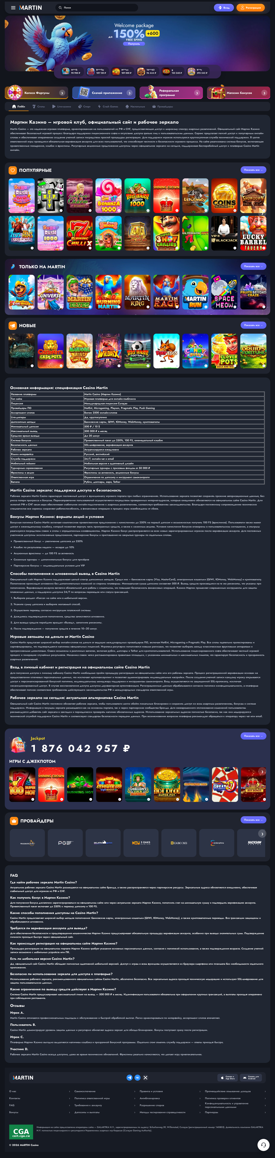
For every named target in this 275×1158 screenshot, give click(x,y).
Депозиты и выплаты (104, 1112)
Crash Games (110, 106)
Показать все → (253, 170)
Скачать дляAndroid (253, 1077)
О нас (39, 1091)
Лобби (21, 106)
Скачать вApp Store (230, 1077)
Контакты (39, 1098)
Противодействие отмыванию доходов (235, 1091)
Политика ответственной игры (104, 1098)
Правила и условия (170, 1091)
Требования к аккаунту (104, 1105)
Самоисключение (104, 1091)
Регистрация (253, 8)
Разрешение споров (170, 1105)
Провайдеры (165, 106)
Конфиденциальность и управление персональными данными (235, 1105)
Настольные (137, 106)
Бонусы (39, 1112)
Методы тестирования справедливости (170, 1112)
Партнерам (235, 1112)
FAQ (39, 1105)
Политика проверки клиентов (235, 1098)
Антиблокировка (170, 1098)
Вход (226, 8)
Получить (134, 44)
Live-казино (64, 106)
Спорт (86, 106)
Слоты (41, 106)
